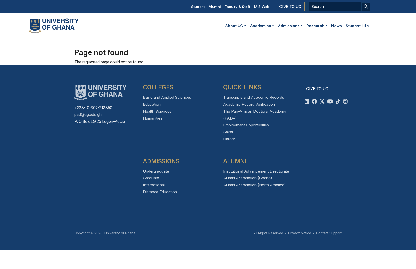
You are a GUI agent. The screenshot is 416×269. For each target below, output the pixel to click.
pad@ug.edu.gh (88, 114)
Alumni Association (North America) (254, 185)
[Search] (366, 7)
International (154, 185)
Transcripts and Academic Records (253, 97)
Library (229, 139)
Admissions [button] (289, 25)
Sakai (228, 132)
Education (152, 104)
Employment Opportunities (246, 125)
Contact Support (329, 233)
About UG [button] (234, 25)
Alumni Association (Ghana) (247, 178)
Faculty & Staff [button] (237, 6)
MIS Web (261, 6)
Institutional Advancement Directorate (256, 171)
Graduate (151, 178)
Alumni (215, 6)
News (336, 25)
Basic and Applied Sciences (167, 97)
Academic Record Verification (249, 104)
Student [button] (198, 6)
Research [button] (315, 25)
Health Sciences (157, 111)
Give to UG (290, 6)
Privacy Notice (299, 233)
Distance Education (160, 192)
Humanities (152, 118)
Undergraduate (156, 171)
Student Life (357, 25)
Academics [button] (260, 25)
